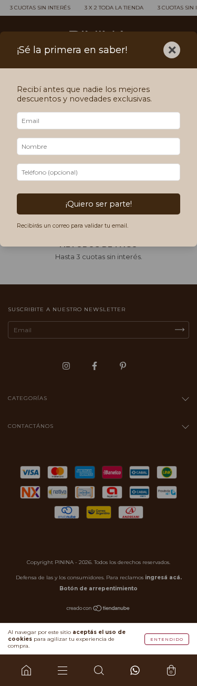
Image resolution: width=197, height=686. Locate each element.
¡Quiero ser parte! (99, 204)
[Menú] (62, 670)
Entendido (166, 639)
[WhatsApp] (135, 670)
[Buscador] (98, 670)
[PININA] (26, 670)
